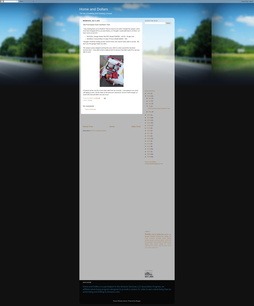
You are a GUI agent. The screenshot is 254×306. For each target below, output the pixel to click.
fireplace (152, 236)
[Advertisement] (111, 120)
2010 (149, 151)
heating (158, 236)
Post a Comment (90, 109)
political (154, 247)
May (150, 111)
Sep (150, 103)
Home (112, 126)
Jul (150, 106)
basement (152, 238)
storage (161, 244)
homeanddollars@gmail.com (154, 163)
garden (162, 240)
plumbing (158, 238)
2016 (149, 136)
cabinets (169, 244)
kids (163, 245)
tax (170, 240)
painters (150, 247)
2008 (149, 157)
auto (148, 242)
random (167, 240)
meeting (147, 240)
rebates (156, 244)
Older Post (135, 126)
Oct (150, 101)
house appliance (157, 242)
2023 (149, 117)
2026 (149, 93)
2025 (149, 96)
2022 (149, 120)
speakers (152, 240)
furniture (156, 245)
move (169, 242)
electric (166, 234)
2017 (149, 133)
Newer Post (88, 126)
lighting (169, 238)
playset (147, 244)
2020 (149, 125)
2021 (149, 123)
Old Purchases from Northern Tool (159, 108)
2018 (149, 130)
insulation (165, 242)
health (159, 245)
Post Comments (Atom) (98, 130)
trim (146, 242)
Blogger (138, 301)
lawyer (165, 245)
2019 (149, 128)
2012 (149, 146)
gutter (151, 242)
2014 (149, 141)
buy (165, 244)
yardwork (157, 240)
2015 (149, 138)
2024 (149, 115)
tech (157, 247)
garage (147, 236)
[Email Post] (104, 98)
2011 (148, 149)
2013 (149, 144)
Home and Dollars (93, 9)
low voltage (165, 236)
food (152, 245)
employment (148, 245)
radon (151, 244)
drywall (164, 238)
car (170, 234)
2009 (149, 154)
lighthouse (160, 234)
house (148, 234)
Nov (150, 98)
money (90, 100)
